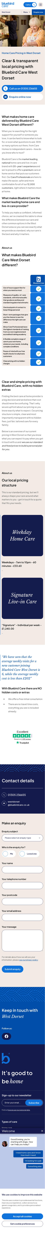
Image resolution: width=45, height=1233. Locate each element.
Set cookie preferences (22, 1223)
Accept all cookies (22, 1216)
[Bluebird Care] (8, 6)
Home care (7, 1127)
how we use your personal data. (19, 1110)
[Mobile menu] (40, 4)
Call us (28, 5)
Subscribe (34, 1102)
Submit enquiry (12, 969)
